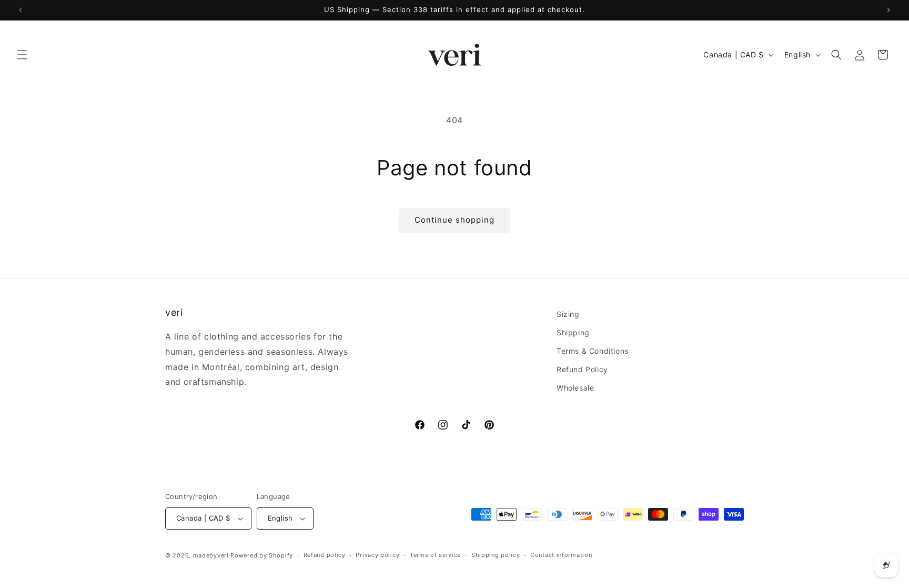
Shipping (573, 332)
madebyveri (211, 555)
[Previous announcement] (20, 10)
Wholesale (575, 388)
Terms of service (435, 555)
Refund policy (325, 555)
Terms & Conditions (593, 351)
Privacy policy (377, 555)
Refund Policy (582, 369)
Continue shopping (454, 220)
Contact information (561, 555)
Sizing (568, 314)
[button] (22, 54)
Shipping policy (495, 555)
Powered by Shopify (261, 555)
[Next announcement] (888, 10)
